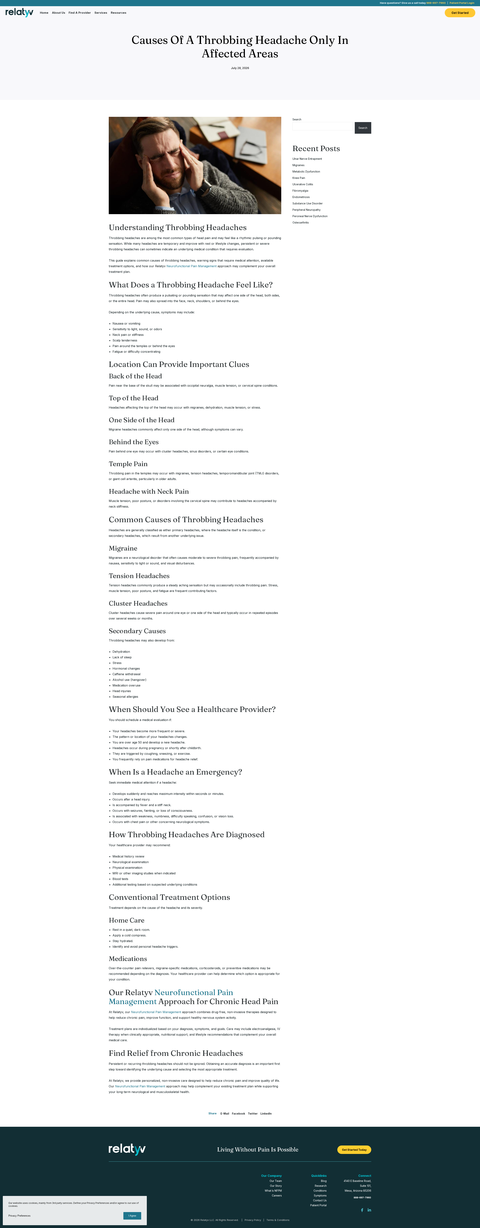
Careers (277, 1195)
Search (296, 119)
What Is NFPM (273, 1190)
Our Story (276, 1185)
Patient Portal (318, 1205)
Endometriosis (301, 197)
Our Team (276, 1180)
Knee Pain (298, 177)
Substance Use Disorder (307, 203)
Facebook (238, 1113)
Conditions (320, 1190)
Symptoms (320, 1195)
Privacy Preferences (19, 1215)
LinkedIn (266, 1113)
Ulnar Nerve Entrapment (307, 158)
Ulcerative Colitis (302, 184)
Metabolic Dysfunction (306, 171)
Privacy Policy (253, 1219)
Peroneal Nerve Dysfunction (310, 216)
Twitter (253, 1113)
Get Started (460, 13)
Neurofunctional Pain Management (191, 266)
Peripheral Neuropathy (306, 209)
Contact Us (320, 1200)
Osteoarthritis (300, 222)
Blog (324, 1180)
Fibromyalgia (300, 190)
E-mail (224, 1113)
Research (321, 1185)
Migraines (298, 165)
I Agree (132, 1215)
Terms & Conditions (278, 1219)
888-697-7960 (436, 2)
